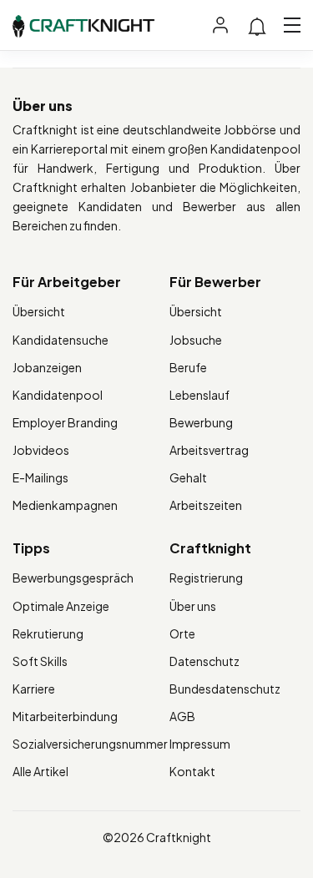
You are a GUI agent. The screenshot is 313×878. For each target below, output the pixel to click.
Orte (182, 633)
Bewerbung (201, 422)
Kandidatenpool (58, 394)
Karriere (34, 688)
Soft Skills (40, 661)
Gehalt (188, 477)
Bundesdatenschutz (224, 688)
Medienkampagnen (65, 504)
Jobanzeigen (47, 367)
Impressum (199, 743)
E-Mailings (40, 477)
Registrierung (206, 577)
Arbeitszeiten (205, 504)
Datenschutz (204, 661)
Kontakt (192, 771)
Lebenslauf (199, 394)
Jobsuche (195, 339)
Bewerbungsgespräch (73, 577)
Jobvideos (41, 449)
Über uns (192, 605)
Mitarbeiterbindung (65, 716)
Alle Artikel (40, 771)
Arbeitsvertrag (209, 449)
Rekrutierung (48, 633)
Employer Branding (65, 422)
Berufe (188, 367)
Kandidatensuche (61, 339)
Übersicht (39, 311)
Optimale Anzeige (61, 605)
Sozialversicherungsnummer (90, 743)
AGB (182, 716)
